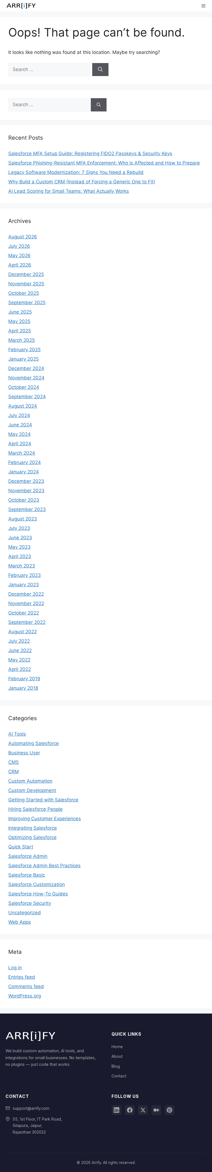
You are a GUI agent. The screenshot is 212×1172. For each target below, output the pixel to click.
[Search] (100, 69)
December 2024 (26, 368)
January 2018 (23, 688)
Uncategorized (24, 912)
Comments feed (26, 986)
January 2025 (23, 359)
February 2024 (24, 462)
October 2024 (23, 387)
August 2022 (22, 631)
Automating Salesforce (33, 743)
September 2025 (27, 302)
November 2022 (26, 603)
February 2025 (24, 349)
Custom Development (32, 790)
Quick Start (20, 847)
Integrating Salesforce (32, 828)
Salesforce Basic (26, 875)
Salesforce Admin (27, 856)
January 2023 (23, 584)
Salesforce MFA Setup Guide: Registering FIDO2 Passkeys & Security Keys (90, 153)
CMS (13, 762)
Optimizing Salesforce (32, 837)
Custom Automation (30, 781)
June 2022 (20, 650)
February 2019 (24, 678)
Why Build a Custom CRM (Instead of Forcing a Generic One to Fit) (81, 181)
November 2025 (26, 284)
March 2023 (21, 566)
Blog (116, 1066)
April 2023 (19, 556)
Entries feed (21, 977)
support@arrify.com (31, 1108)
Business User (24, 753)
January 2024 (23, 472)
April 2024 (19, 443)
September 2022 (27, 622)
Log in (15, 967)
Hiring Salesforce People (35, 809)
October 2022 (23, 613)
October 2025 (23, 293)
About (117, 1056)
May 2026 (19, 255)
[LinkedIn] (116, 1110)
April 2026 (19, 265)
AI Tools (17, 734)
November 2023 (26, 490)
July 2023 (19, 528)
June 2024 (20, 425)
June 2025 (20, 312)
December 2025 (26, 274)
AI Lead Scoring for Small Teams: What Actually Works (68, 191)
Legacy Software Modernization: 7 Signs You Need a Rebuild (76, 172)
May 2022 (19, 660)
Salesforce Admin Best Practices (44, 865)
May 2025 (19, 321)
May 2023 (19, 547)
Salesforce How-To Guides (38, 894)
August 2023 (22, 519)
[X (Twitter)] (143, 1110)
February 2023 (24, 575)
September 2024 (27, 396)
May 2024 (19, 434)
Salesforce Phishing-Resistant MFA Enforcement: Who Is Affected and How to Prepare (104, 163)
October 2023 (23, 500)
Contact (119, 1076)
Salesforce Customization (36, 884)
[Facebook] (130, 1110)
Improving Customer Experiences (44, 818)
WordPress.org (24, 996)
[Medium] (156, 1110)
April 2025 (19, 331)
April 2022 (19, 669)
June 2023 (20, 537)
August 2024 (22, 406)
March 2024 (21, 453)
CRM (13, 771)
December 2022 (26, 594)
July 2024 (19, 415)
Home (117, 1046)
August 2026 (22, 236)
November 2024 (26, 378)
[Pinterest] (169, 1110)
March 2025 (21, 340)
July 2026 (19, 246)
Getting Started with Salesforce (43, 800)
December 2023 (26, 481)
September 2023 (27, 509)
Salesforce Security (29, 903)
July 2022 (19, 641)
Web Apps (19, 922)
